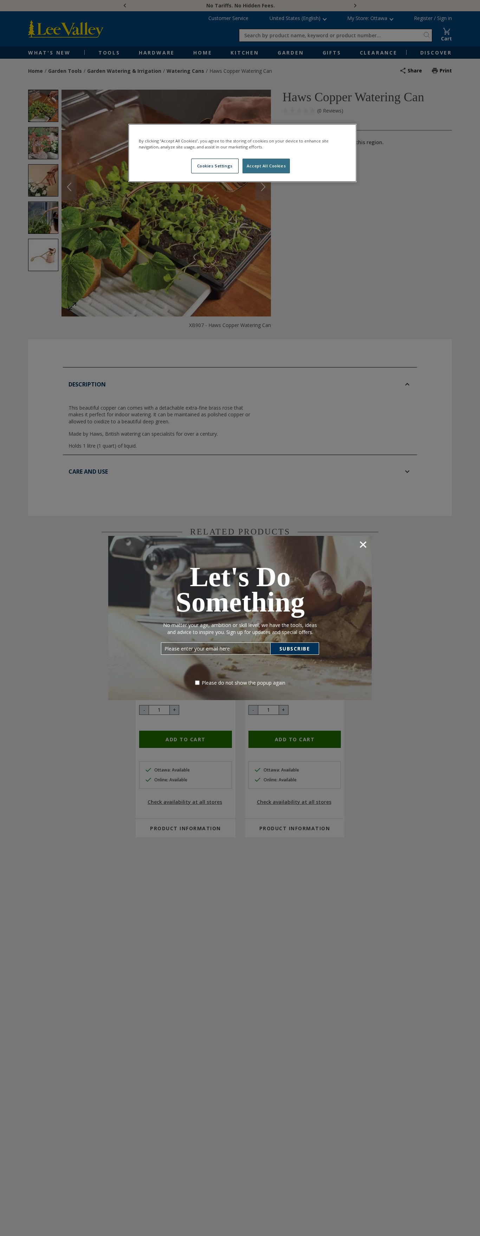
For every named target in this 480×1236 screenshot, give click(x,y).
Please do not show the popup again (243, 682)
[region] (242, 153)
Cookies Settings (215, 165)
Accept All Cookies (266, 165)
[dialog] (240, 618)
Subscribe (294, 648)
